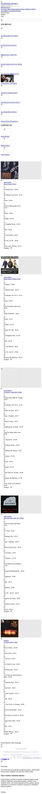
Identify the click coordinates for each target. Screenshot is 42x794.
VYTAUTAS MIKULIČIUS (10, 74)
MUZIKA (14, 3)
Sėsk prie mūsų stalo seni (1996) (14, 518)
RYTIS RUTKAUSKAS (9, 45)
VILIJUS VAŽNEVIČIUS (9, 93)
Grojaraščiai (12, 11)
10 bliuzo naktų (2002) (11, 642)
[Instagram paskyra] (1, 759)
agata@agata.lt (37, 758)
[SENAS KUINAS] (9, 178)
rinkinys (6, 640)
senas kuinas (7, 182)
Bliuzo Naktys (5, 145)
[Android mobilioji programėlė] (6, 759)
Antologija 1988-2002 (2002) (13, 392)
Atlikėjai (27, 9)
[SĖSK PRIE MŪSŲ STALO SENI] (9, 512)
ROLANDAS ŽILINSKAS (9, 121)
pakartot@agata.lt (27, 758)
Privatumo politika (21, 748)
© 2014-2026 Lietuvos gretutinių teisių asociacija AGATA (21, 752)
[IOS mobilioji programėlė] (4, 759)
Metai (9, 9)
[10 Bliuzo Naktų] (9, 637)
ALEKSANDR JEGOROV (9, 36)
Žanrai (23, 9)
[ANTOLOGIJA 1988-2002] (10, 387)
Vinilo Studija (5, 154)
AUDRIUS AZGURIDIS (9, 83)
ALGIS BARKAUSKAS (9, 112)
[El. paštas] (8, 759)
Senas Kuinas (5, 136)
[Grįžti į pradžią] (1, 2)
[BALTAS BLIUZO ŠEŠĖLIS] (9, 273)
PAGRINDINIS (6, 3)
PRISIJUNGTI (5, 7)
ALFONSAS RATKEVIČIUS (10, 102)
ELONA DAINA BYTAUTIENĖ (11, 64)
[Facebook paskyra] (3, 759)
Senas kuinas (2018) (10, 184)
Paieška (18, 11)
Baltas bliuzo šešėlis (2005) (12, 279)
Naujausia (4, 9)
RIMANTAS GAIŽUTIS (9, 55)
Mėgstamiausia (15, 9)
